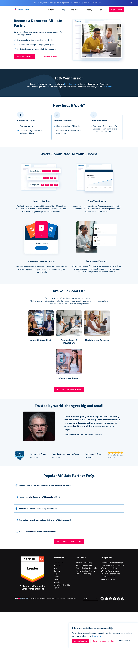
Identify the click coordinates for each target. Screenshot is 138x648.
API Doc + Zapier (108, 579)
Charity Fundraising (83, 574)
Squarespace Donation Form (112, 565)
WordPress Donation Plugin (112, 562)
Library (56, 588)
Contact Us (58, 562)
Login (101, 10)
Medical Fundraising (84, 565)
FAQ (55, 574)
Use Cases (81, 558)
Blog (55, 568)
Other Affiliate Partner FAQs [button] (69, 541)
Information (59, 558)
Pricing (62, 10)
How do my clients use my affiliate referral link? (39, 497)
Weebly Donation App (110, 571)
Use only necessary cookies (103, 641)
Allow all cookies (80, 641)
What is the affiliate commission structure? (37, 531)
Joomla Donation (108, 576)
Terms (56, 576)
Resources (74, 10)
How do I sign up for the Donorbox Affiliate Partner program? (45, 485)
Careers (57, 571)
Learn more (107, 86)
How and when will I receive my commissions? (38, 508)
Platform (50, 10)
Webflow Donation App (110, 574)
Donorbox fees (70, 84)
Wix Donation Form (109, 568)
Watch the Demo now (92, 3)
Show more (96, 636)
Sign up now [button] (116, 10)
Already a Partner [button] (49, 56)
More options (123, 640)
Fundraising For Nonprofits (86, 568)
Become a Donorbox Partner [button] (69, 389)
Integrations (106, 558)
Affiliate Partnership (62, 585)
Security (57, 582)
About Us (57, 565)
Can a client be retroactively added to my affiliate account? (45, 520)
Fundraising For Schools (85, 571)
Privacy (57, 579)
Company (88, 10)
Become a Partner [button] (24, 56)
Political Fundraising (84, 562)
